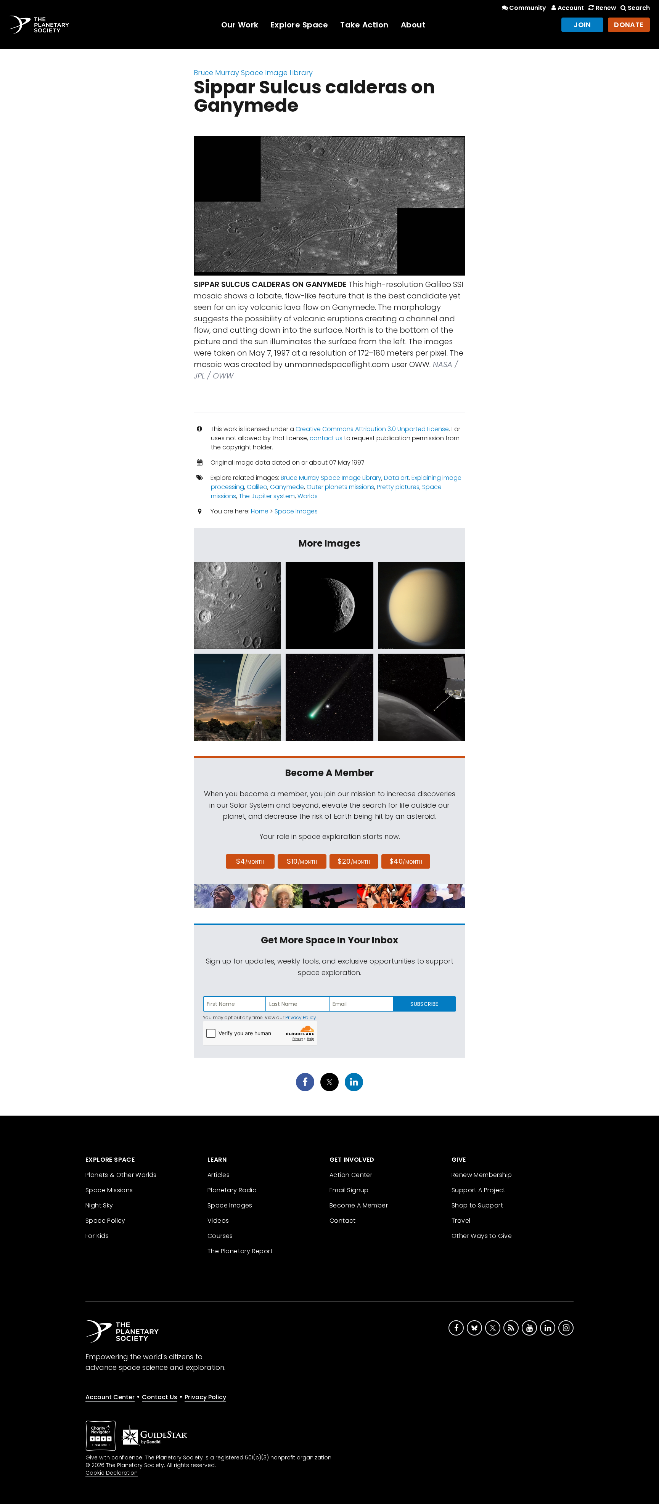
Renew (606, 7)
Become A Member (359, 1205)
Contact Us (159, 1397)
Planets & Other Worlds (121, 1174)
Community (527, 7)
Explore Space (299, 24)
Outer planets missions (340, 487)
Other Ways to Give (482, 1235)
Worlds (307, 496)
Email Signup (349, 1190)
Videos (218, 1220)
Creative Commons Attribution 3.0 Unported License (372, 429)
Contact (343, 1220)
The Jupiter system (267, 496)
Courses (220, 1235)
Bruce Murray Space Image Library (253, 72)
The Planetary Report (240, 1251)
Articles (218, 1174)
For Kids (97, 1235)
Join (582, 24)
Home (259, 511)
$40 (405, 861)
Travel (461, 1220)
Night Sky (99, 1205)
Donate (629, 24)
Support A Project (479, 1190)
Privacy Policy (300, 1017)
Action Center (351, 1174)
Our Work (240, 24)
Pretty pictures (398, 487)
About (413, 24)
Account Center (110, 1397)
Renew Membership (482, 1174)
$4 (250, 861)
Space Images (296, 511)
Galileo (257, 487)
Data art (396, 477)
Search (639, 7)
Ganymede (287, 487)
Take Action (364, 24)
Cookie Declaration (111, 1473)
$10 (302, 861)
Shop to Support (477, 1205)
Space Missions (109, 1190)
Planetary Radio (232, 1190)
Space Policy (105, 1220)
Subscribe (424, 1004)
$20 (354, 861)
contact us (326, 438)
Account (571, 7)
